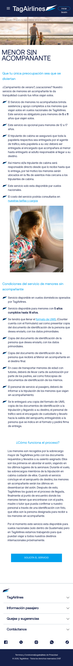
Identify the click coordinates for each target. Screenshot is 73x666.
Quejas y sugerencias (23, 619)
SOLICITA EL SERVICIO (36, 558)
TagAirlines (15, 597)
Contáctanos (17, 629)
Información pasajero (23, 608)
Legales (38, 655)
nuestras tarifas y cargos (23, 201)
